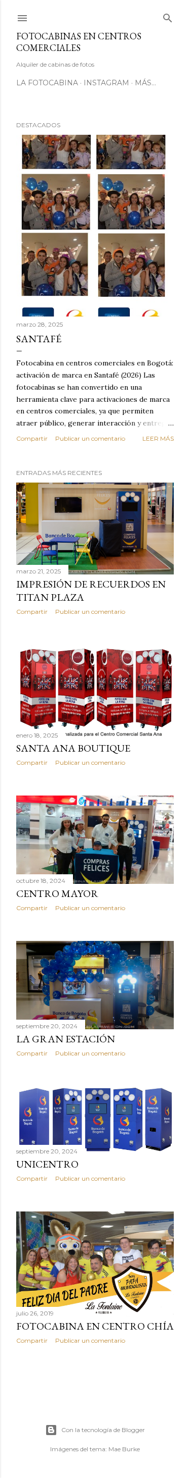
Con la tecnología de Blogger (103, 1430)
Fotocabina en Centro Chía (95, 1326)
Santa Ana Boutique (73, 748)
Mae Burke (124, 1449)
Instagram (106, 82)
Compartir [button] (32, 438)
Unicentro (47, 1164)
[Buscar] (168, 16)
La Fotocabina (47, 82)
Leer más (158, 438)
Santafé (38, 338)
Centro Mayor (57, 893)
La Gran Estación (65, 1038)
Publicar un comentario (90, 438)
